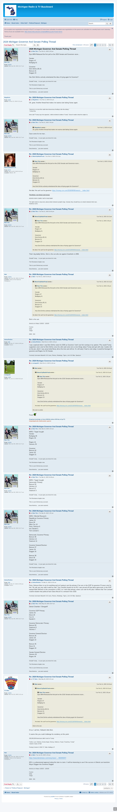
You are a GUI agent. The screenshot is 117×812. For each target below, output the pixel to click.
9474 (9, 170)
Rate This (7, 62)
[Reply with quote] (109, 49)
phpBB (52, 796)
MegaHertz (7, 97)
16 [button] (109, 45)
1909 (9, 377)
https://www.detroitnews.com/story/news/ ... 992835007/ (47, 758)
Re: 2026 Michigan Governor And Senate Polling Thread (51, 97)
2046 (9, 100)
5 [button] (105, 45)
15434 (9, 276)
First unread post (77, 45)
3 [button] (100, 45)
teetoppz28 (7, 374)
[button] (91, 45)
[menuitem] (15, 19)
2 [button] (97, 45)
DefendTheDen (8, 339)
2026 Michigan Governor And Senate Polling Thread (29, 42)
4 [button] (102, 45)
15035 (9, 693)
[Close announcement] (112, 28)
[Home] (11, 10)
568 (9, 342)
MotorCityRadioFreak (10, 167)
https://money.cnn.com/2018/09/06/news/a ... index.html (70, 190)
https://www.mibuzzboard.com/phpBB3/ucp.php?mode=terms (43, 32)
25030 (9, 64)
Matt (5, 274)
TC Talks (6, 690)
